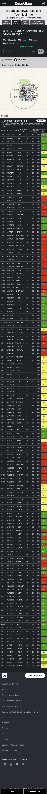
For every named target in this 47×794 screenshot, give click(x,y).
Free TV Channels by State (12, 701)
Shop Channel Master (10, 684)
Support (5, 689)
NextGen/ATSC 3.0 (13, 43)
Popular (23, 40)
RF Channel (23, 129)
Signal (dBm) (43, 129)
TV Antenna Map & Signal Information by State (20, 712)
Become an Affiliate (9, 750)
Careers (5, 739)
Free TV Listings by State (11, 706)
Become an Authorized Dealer (13, 745)
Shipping (5, 722)
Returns (5, 728)
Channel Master (14, 788)
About (4, 734)
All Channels (10, 40)
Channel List (34, 791)
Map (12, 791)
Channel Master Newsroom (12, 695)
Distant (34, 40)
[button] (4, 3)
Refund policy (39, 788)
